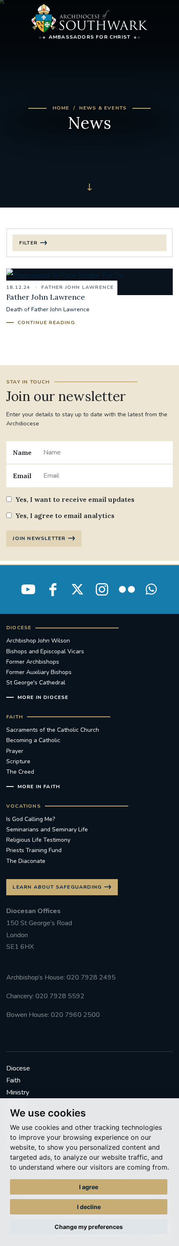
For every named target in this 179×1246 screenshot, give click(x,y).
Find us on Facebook (52, 589)
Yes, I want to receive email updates (74, 499)
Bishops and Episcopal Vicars (45, 651)
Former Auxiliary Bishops (39, 672)
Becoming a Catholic (33, 740)
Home (61, 108)
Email (22, 476)
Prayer (14, 751)
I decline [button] (89, 1206)
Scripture (18, 761)
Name (22, 452)
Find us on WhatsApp (151, 589)
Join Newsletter (38, 538)
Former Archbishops (32, 662)
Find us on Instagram (102, 589)
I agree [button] (88, 1186)
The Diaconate (25, 861)
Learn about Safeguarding (57, 887)
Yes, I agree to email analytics (64, 515)
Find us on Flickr (126, 589)
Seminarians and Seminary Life (47, 829)
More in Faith (38, 786)
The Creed (20, 772)
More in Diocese (43, 697)
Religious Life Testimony (38, 840)
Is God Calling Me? (30, 819)
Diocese (18, 1068)
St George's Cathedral (35, 683)
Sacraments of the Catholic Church (52, 730)
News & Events (103, 108)
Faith (13, 1080)
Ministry (17, 1092)
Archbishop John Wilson (38, 641)
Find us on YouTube (28, 589)
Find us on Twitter (77, 589)
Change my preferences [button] (89, 1226)
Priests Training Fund (34, 850)
